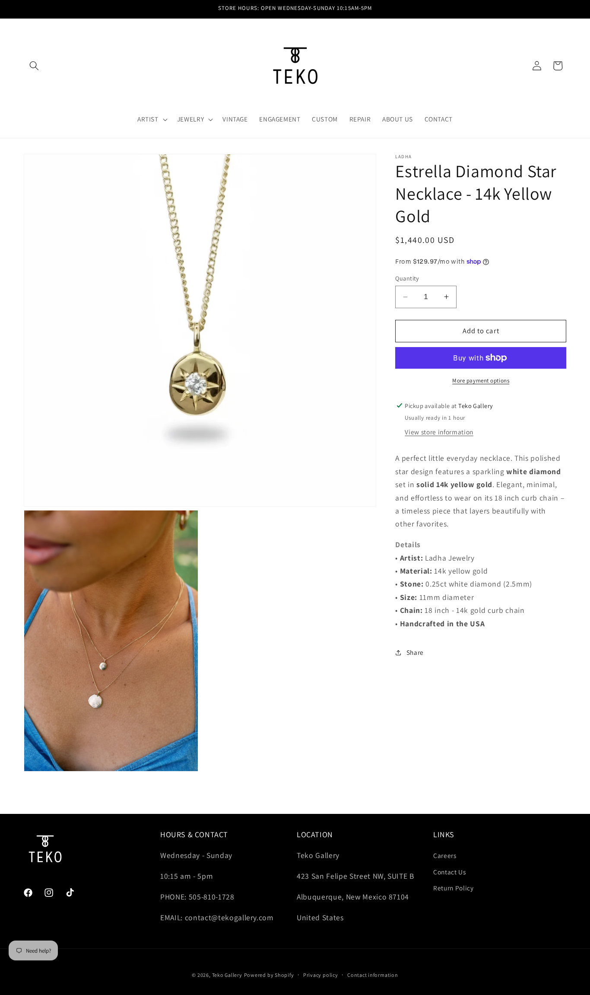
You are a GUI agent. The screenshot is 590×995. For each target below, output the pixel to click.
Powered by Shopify (269, 974)
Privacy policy (320, 974)
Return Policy (453, 888)
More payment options (480, 380)
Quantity (407, 278)
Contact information (372, 974)
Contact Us (449, 871)
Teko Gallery (227, 974)
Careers (445, 855)
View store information (439, 431)
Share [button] (415, 652)
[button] (34, 65)
